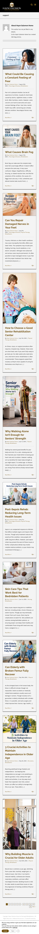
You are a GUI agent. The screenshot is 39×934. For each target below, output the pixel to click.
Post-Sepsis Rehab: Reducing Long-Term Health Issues (18, 513)
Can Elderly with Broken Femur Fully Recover (16, 671)
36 (30, 907)
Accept (5, 931)
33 (27, 904)
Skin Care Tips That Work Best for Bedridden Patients (17, 593)
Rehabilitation (24, 86)
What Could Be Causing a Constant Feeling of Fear (19, 78)
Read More (8, 117)
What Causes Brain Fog (19, 152)
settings (15, 927)
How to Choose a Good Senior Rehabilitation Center (19, 331)
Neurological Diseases (14, 86)
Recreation (30, 761)
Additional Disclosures (18, 918)
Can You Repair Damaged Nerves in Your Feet (17, 224)
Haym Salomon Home (12, 84)
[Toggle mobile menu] (35, 5)
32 (23, 904)
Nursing (30, 599)
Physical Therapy (25, 232)
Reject (12, 931)
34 (30, 904)
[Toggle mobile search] (32, 5)
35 (33, 904)
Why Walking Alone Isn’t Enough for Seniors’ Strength (17, 435)
